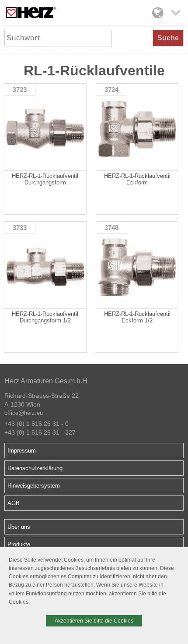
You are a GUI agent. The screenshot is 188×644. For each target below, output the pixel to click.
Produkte (18, 544)
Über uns (18, 527)
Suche (168, 38)
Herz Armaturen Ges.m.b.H (45, 381)
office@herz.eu (23, 413)
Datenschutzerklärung (35, 468)
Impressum (21, 450)
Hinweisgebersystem (33, 485)
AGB (13, 503)
